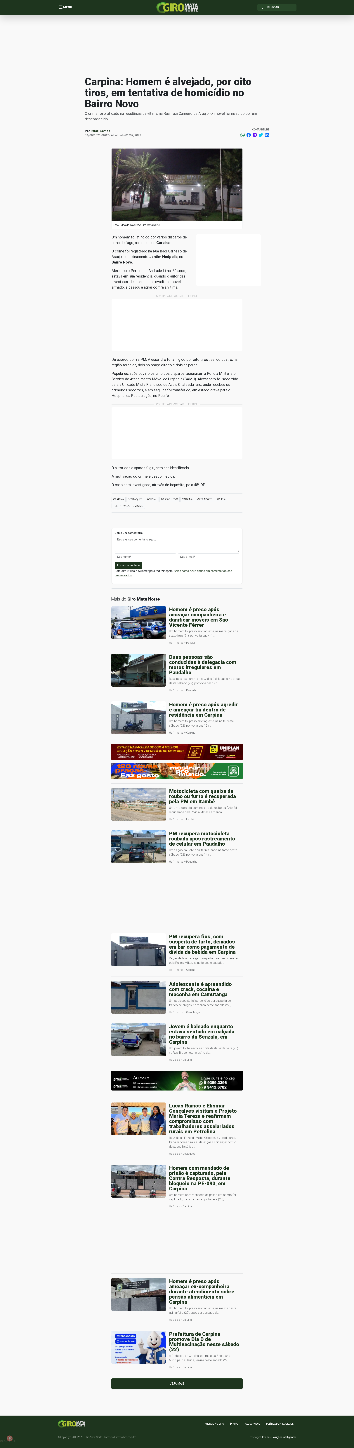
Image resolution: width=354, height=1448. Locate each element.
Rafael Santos (100, 131)
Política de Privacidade (280, 1424)
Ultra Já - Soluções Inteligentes (278, 1437)
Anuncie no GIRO (214, 1424)
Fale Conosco (252, 1424)
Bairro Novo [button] (169, 499)
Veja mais (177, 1383)
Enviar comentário (128, 565)
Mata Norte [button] (204, 499)
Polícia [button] (221, 499)
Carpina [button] (118, 499)
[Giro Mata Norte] (177, 7)
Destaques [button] (135, 499)
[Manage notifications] (10, 1438)
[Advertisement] (177, 45)
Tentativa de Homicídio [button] (128, 505)
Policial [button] (152, 499)
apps (235, 1424)
